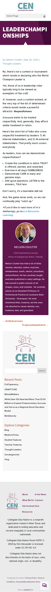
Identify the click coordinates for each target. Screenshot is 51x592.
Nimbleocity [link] (10, 416)
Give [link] (37, 506)
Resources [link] (27, 512)
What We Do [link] (28, 500)
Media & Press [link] (11, 435)
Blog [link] (6, 430)
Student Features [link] (12, 440)
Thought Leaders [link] (12, 63)
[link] (25, 6)
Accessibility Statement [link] (25, 582)
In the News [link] (40, 494)
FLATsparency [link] (11, 384)
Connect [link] (39, 500)
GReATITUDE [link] (10, 389)
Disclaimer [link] (40, 582)
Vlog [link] (6, 459)
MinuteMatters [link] (11, 394)
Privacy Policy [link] (31, 578)
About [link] (25, 494)
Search (42, 370)
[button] (25, 15)
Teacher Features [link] (13, 444)
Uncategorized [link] (11, 454)
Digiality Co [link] (28, 590)
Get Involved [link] (28, 506)
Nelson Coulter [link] (14, 59)
